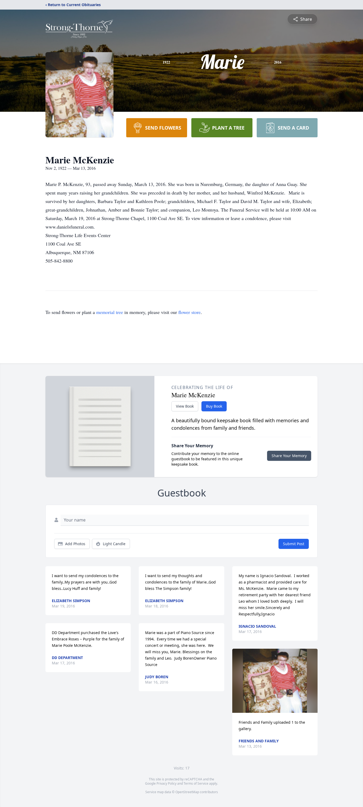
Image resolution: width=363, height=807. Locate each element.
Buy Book (214, 406)
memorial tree (109, 312)
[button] (275, 681)
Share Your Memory (289, 455)
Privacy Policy (166, 783)
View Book (185, 406)
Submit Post (293, 543)
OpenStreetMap (187, 792)
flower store (189, 312)
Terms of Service (196, 783)
